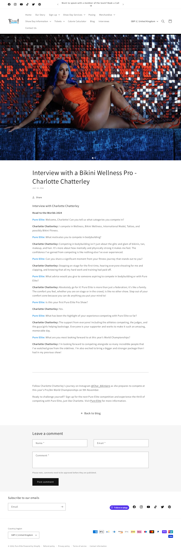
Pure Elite (95, 400)
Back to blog (92, 413)
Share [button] (39, 197)
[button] (54, 14)
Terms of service (80, 546)
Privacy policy (64, 546)
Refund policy (49, 546)
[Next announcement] (123, 4)
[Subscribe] (62, 507)
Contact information (98, 546)
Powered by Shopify (31, 546)
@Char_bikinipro (100, 385)
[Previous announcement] (58, 4)
